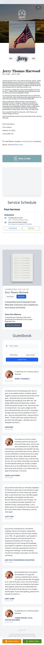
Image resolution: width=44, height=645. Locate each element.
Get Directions (13, 228)
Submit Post (22, 359)
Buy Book (21, 296)
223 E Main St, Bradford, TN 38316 (20, 224)
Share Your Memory (13, 325)
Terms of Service (27, 636)
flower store (18, 144)
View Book (10, 296)
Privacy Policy (16, 636)
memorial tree (27, 141)
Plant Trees (31, 228)
